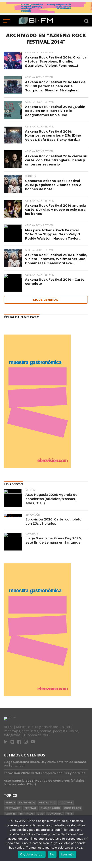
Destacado (47, 802)
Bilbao (10, 802)
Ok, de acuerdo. (31, 854)
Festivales (12, 808)
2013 (41, 813)
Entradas (27, 813)
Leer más (67, 854)
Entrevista (27, 802)
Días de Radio (50, 808)
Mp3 (69, 813)
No (52, 854)
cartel (10, 813)
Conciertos (72, 808)
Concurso (55, 813)
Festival (30, 808)
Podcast (66, 802)
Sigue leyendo (46, 299)
